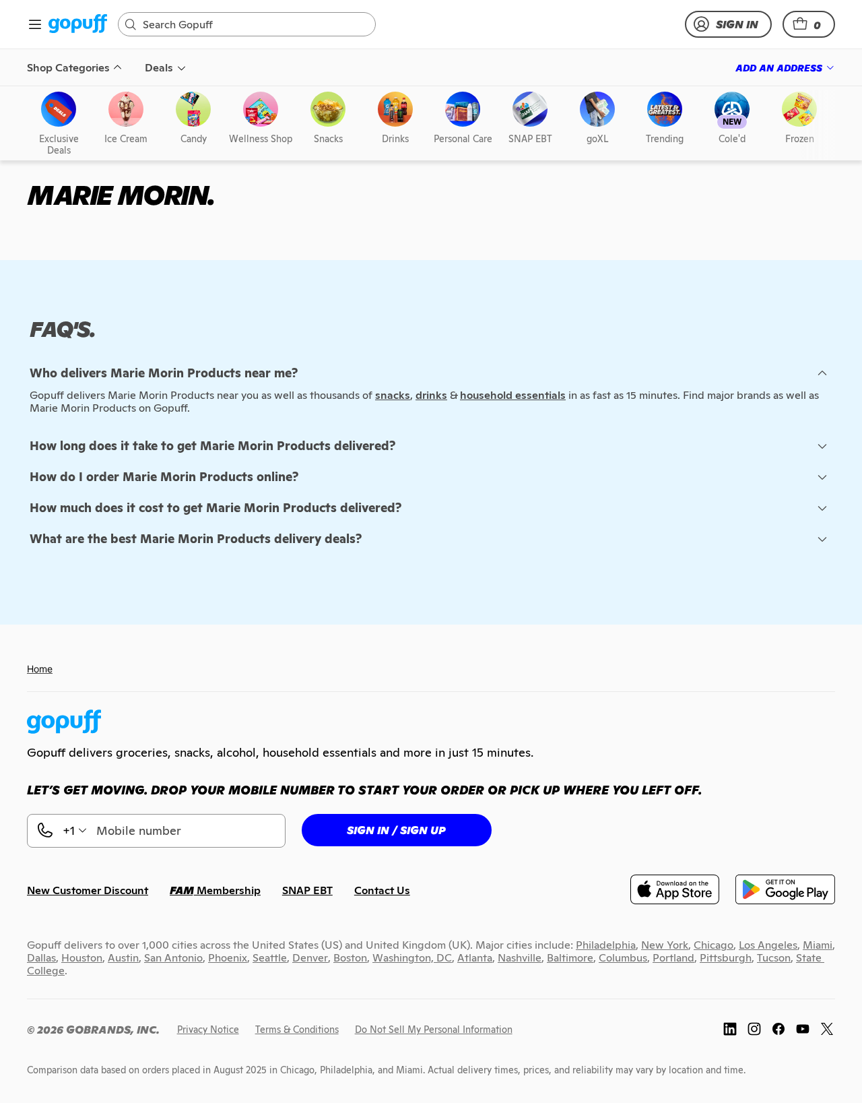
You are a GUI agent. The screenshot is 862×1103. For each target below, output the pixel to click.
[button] (809, 24)
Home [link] (40, 668)
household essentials (513, 395)
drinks (431, 395)
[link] (77, 24)
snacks (392, 395)
